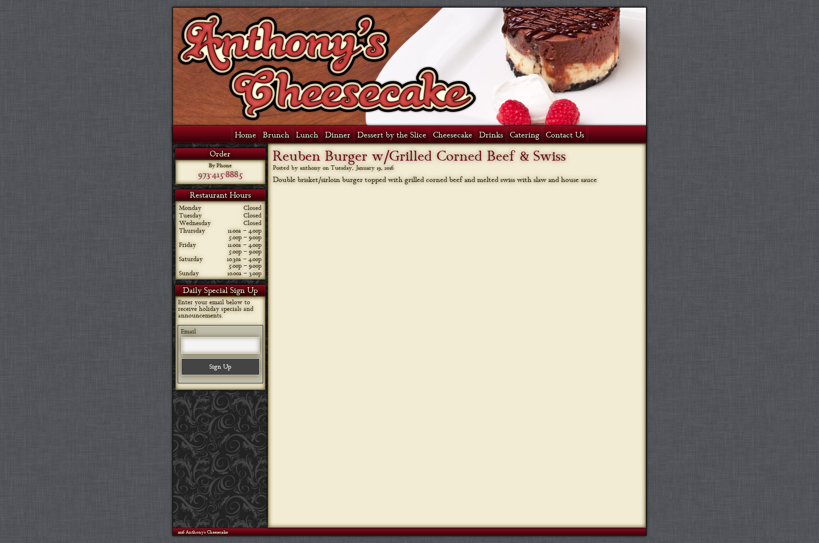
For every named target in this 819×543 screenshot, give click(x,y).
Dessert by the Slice (392, 135)
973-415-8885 (220, 174)
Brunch (276, 135)
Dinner (338, 135)
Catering (524, 135)
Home (245, 135)
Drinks (491, 135)
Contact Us (565, 135)
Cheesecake (453, 135)
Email (188, 331)
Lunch (307, 135)
